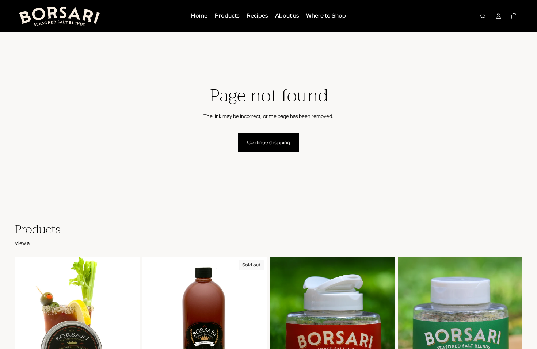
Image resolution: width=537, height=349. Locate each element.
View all (23, 243)
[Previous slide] (153, 335)
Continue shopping (268, 142)
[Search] (483, 16)
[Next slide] (256, 335)
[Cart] (514, 16)
